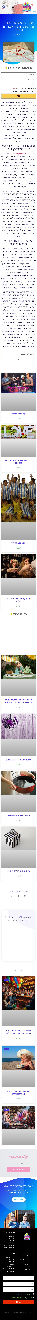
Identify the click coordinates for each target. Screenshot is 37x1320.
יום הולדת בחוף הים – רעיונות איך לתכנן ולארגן (18, 1092)
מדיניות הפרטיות (18, 88)
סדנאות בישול (9, 1266)
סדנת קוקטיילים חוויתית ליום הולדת (18, 600)
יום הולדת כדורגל (18, 543)
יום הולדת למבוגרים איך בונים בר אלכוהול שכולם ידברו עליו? (18, 1032)
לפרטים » (18, 419)
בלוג (15, 35)
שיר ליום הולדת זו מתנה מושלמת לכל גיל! (18, 461)
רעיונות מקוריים (9, 1247)
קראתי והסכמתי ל (23, 88)
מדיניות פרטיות (18, 1316)
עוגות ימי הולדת (9, 1245)
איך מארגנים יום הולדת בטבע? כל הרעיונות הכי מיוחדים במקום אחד (18, 701)
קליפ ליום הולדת (18, 413)
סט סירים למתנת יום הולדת (18, 815)
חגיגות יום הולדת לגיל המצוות (18, 759)
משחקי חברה (10, 1271)
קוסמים (11, 1262)
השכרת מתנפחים (8, 1269)
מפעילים (11, 1241)
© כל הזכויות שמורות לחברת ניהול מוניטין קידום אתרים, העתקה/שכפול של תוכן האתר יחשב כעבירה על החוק (18, 1312)
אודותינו (11, 1236)
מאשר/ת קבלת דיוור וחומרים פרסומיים (22, 91)
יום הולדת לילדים (25, 1260)
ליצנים (12, 1264)
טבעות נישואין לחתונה (20, 153)
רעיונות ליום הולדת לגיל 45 (18, 871)
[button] (13, 7)
